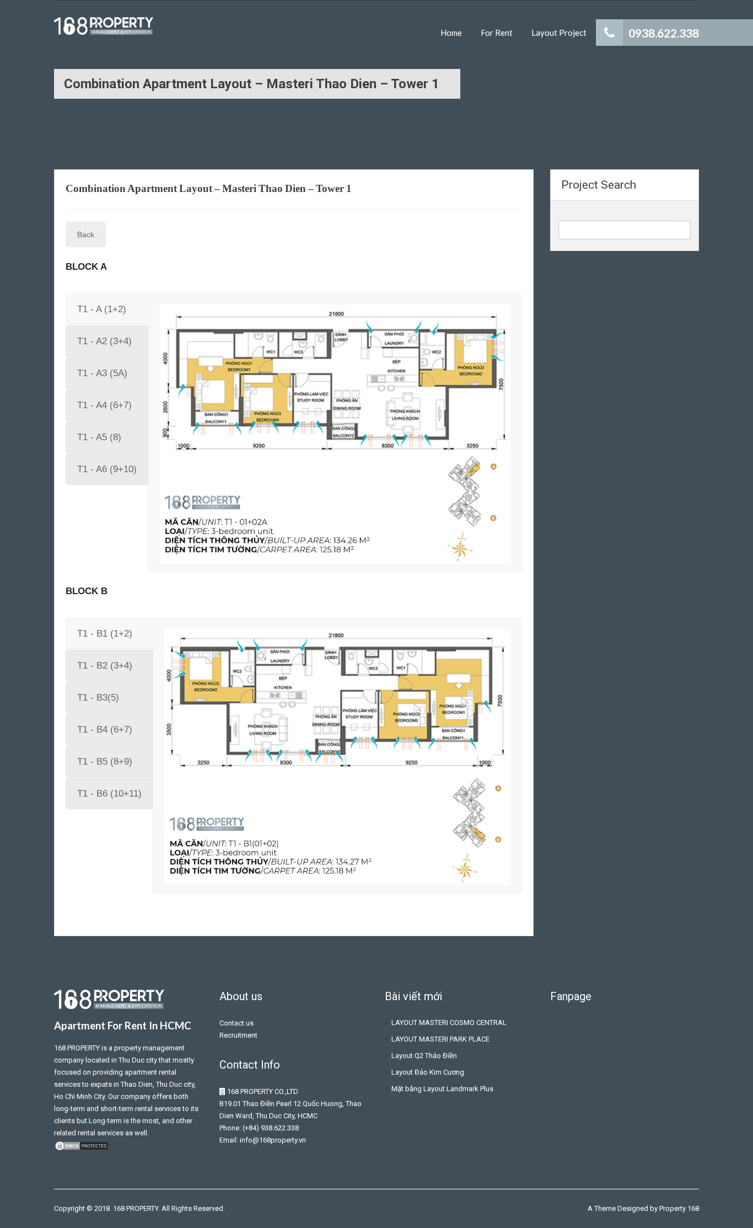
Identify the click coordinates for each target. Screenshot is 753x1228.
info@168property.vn (273, 1140)
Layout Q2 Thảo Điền (424, 1055)
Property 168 (679, 1208)
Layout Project (559, 33)
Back (85, 234)
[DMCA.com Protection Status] (81, 1145)
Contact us (236, 1023)
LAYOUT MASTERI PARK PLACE (440, 1039)
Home (451, 33)
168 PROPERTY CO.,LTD (262, 1091)
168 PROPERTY (77, 1048)
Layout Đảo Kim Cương (427, 1072)
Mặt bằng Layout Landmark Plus (442, 1089)
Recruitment (238, 1035)
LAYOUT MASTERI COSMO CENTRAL (449, 1022)
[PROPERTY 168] (103, 31)
